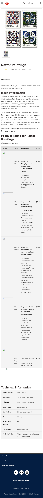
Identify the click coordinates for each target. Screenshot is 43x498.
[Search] (24, 3)
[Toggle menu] (2, 3)
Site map (27, 488)
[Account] (40, 3)
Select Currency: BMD (21, 480)
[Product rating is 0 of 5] (5, 69)
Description (5, 79)
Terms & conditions (10, 494)
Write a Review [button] (26, 69)
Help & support (17, 488)
